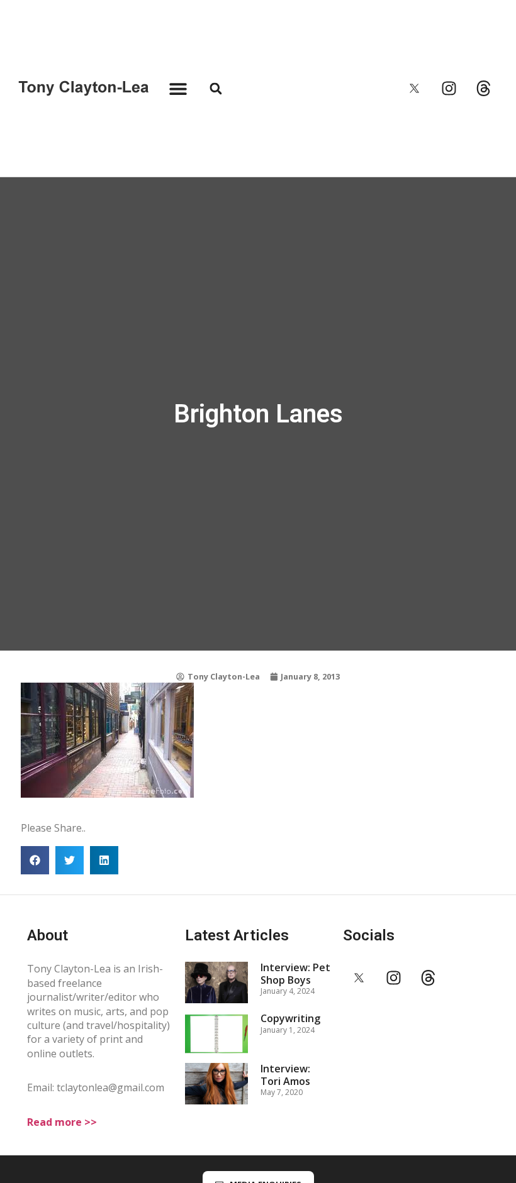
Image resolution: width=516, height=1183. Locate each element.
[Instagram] (449, 88)
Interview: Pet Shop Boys (295, 973)
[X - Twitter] (414, 88)
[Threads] (484, 88)
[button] (178, 88)
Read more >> (62, 1122)
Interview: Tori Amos (285, 1074)
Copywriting (290, 1018)
